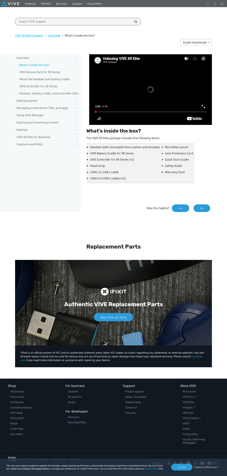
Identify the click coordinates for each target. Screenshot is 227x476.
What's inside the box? (34, 65)
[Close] (207, 3)
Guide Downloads (195, 42)
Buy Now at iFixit (113, 317)
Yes (180, 208)
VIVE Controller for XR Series (38, 86)
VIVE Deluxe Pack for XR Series (39, 72)
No (201, 208)
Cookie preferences (205, 467)
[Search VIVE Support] (133, 21)
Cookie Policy (151, 468)
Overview (54, 35)
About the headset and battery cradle (44, 79)
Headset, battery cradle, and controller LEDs (49, 93)
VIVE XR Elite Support (29, 35)
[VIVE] (10, 3)
